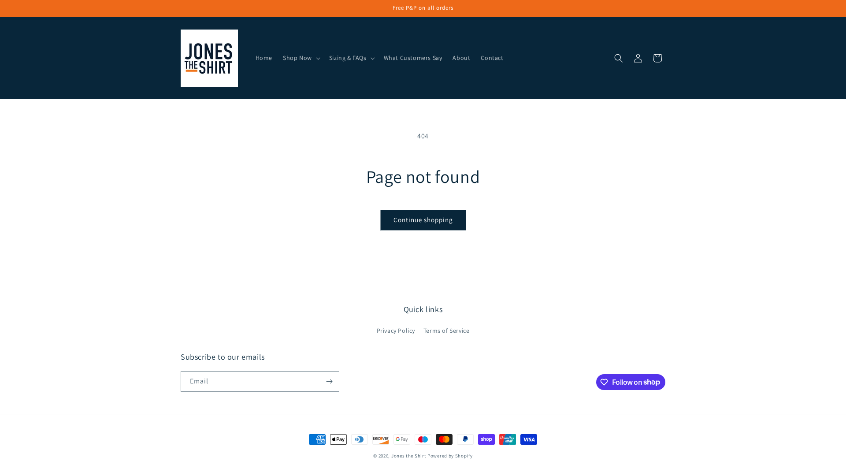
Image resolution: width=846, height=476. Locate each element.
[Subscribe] (329, 381)
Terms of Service (446, 331)
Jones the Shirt (409, 456)
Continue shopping (423, 220)
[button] (301, 57)
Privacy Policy (396, 331)
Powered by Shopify (450, 456)
